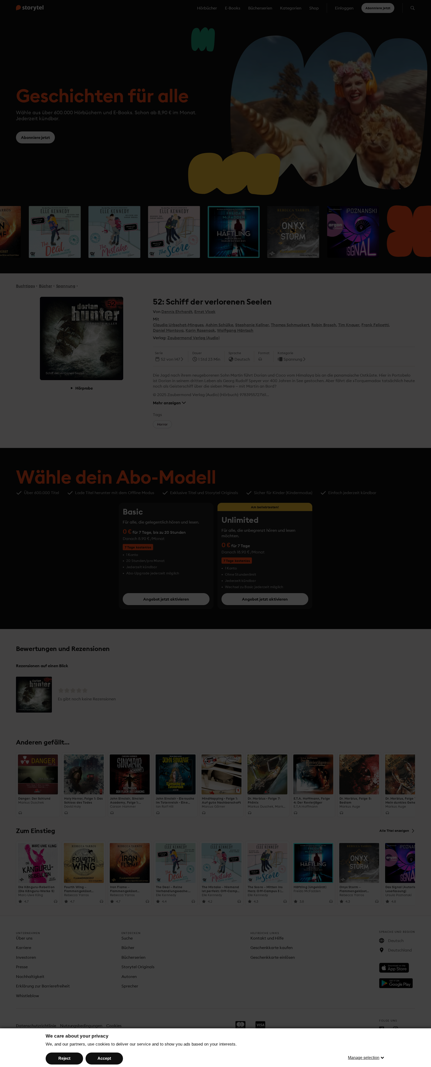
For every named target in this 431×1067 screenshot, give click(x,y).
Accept (104, 1058)
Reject (64, 1058)
